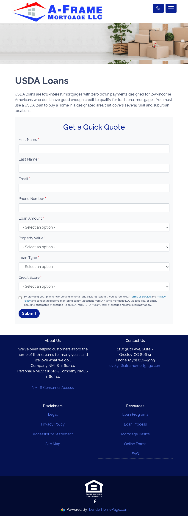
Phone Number (32, 199)
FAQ (135, 454)
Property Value (32, 238)
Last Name (29, 159)
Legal (53, 414)
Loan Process (135, 424)
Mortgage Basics (135, 434)
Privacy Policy (53, 424)
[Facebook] (95, 501)
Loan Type (29, 258)
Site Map (52, 444)
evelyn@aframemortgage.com (135, 365)
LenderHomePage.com (109, 509)
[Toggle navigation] (171, 8)
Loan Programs (135, 414)
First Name (29, 139)
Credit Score (30, 277)
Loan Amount (31, 218)
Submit (29, 313)
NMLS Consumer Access (53, 387)
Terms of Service (140, 296)
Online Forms (135, 444)
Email (24, 179)
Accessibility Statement (53, 434)
